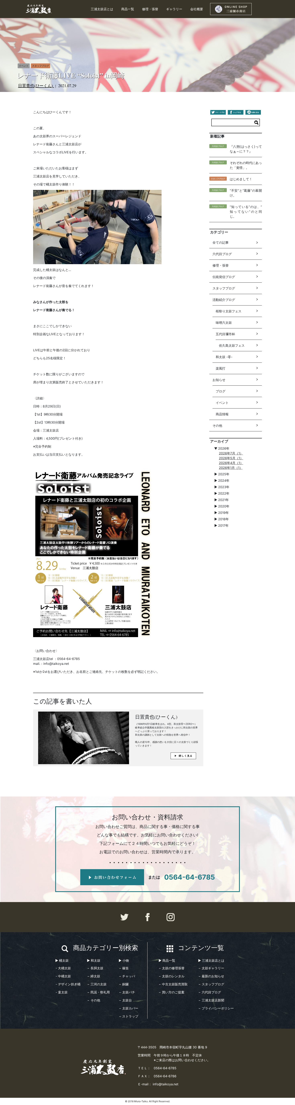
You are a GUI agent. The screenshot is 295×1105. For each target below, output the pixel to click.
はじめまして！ (241, 179)
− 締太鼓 (93, 976)
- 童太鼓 (62, 992)
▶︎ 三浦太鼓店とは (211, 960)
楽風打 (220, 368)
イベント (222, 403)
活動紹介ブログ (224, 300)
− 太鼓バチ (127, 992)
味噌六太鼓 (224, 323)
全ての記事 (221, 242)
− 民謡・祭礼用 (98, 992)
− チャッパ (127, 976)
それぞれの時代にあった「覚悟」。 (246, 165)
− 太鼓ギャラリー (211, 968)
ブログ (220, 391)
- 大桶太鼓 (63, 968)
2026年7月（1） (231, 453)
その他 (217, 426)
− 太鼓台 (125, 1000)
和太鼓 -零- (224, 357)
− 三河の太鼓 (97, 984)
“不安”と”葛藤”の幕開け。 (246, 192)
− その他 (93, 1000)
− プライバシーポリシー (216, 1008)
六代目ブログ (222, 254)
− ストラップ (128, 1016)
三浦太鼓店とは (102, 9)
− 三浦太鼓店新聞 (211, 1000)
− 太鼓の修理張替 (171, 968)
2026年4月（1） (231, 463)
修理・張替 (150, 9)
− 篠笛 (124, 968)
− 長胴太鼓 (95, 968)
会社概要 (196, 9)
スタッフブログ (224, 288)
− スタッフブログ (211, 984)
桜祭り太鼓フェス (228, 311)
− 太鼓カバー (128, 1008)
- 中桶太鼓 (63, 976)
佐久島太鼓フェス (232, 345)
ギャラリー (174, 9)
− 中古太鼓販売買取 (173, 984)
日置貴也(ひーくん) (36, 85)
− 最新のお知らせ (211, 976)
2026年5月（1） (231, 458)
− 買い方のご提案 (171, 992)
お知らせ (219, 380)
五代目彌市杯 (225, 334)
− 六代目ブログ (209, 992)
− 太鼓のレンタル (171, 976)
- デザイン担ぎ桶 (68, 984)
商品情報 (222, 414)
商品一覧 (127, 9)
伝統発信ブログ (224, 277)
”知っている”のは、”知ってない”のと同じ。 (246, 211)
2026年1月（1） (231, 468)
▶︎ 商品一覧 (167, 960)
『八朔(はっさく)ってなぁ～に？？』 (246, 149)
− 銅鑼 (124, 984)
